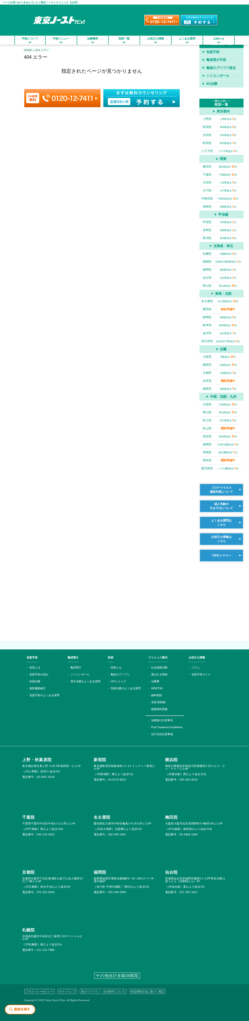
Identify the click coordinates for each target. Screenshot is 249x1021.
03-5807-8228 (46, 776)
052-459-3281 (117, 834)
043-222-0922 (46, 834)
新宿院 (100, 759)
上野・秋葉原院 (37, 759)
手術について (30, 38)
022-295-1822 (189, 892)
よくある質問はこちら (221, 522)
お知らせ (218, 38)
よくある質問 (187, 38)
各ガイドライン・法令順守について (103, 991)
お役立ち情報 (155, 38)
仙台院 (171, 872)
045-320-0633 (189, 779)
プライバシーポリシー (39, 991)
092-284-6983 (117, 892)
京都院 (28, 872)
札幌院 (28, 930)
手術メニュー (61, 38)
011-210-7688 (46, 949)
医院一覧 (124, 38)
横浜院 (171, 759)
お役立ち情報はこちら (221, 538)
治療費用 (92, 38)
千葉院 (28, 817)
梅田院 (171, 817)
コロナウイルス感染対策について (221, 489)
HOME (28, 50)
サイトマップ (67, 991)
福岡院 (100, 872)
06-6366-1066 (189, 834)
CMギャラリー (221, 555)
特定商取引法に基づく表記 (147, 991)
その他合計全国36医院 (117, 975)
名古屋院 (102, 817)
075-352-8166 (46, 892)
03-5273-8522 (117, 779)
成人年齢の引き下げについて (221, 505)
